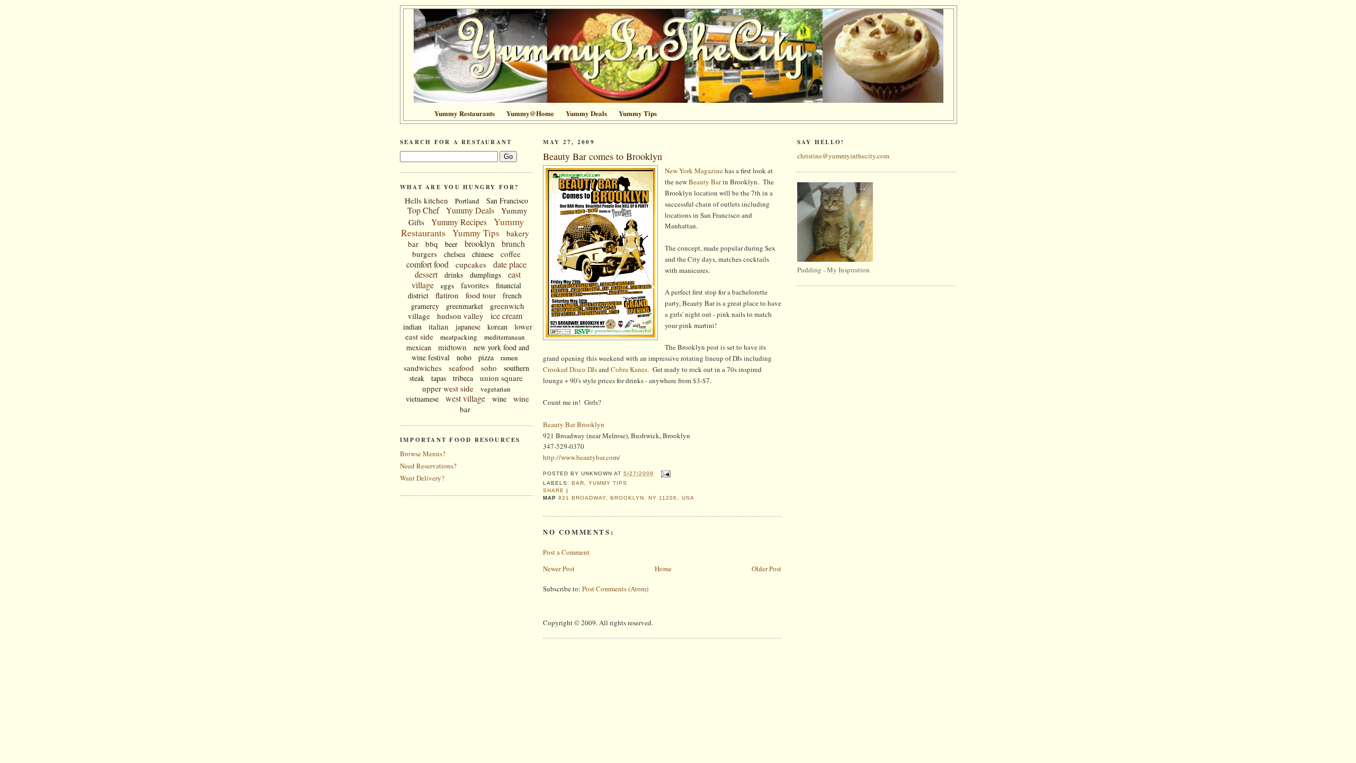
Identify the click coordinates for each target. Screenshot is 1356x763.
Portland (467, 201)
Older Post (766, 568)
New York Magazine (694, 170)
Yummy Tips (475, 233)
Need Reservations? (428, 466)
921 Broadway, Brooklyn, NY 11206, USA (626, 498)
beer (451, 244)
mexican (418, 347)
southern (516, 368)
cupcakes (471, 264)
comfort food (427, 264)
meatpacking (458, 337)
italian (439, 326)
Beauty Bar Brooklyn (573, 424)
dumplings (485, 275)
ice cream (506, 315)
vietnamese (422, 399)
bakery (517, 233)
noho (464, 357)
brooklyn (480, 243)
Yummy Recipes (459, 221)
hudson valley (460, 315)
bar (413, 243)
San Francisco (507, 201)
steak (416, 378)
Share (553, 490)
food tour (481, 295)
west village (465, 398)
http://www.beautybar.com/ (581, 457)
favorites (475, 285)
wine (499, 399)
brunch (513, 243)
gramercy (425, 306)
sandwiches (423, 367)
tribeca (463, 378)
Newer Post (559, 568)
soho (489, 367)
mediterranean (504, 337)
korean (497, 327)
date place (510, 264)
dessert (426, 274)
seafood (461, 367)
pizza (486, 357)
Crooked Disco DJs (570, 369)
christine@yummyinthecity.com (843, 156)
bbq (431, 243)
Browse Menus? (422, 453)
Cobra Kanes (629, 369)
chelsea (454, 254)
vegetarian (495, 389)
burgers (424, 254)
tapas (438, 378)
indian (412, 327)
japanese (468, 327)
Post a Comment (566, 552)
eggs (447, 285)
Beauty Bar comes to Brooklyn (602, 156)
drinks (453, 275)
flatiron (447, 295)
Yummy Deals (470, 210)
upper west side (448, 388)
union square (501, 377)
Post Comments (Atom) (615, 588)
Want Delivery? (422, 478)
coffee (511, 254)
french (512, 295)
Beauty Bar (705, 182)
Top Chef (423, 210)
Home (663, 568)
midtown (452, 347)
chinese (483, 254)
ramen (509, 357)
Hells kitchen (426, 200)
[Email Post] (664, 473)
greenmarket (464, 306)
